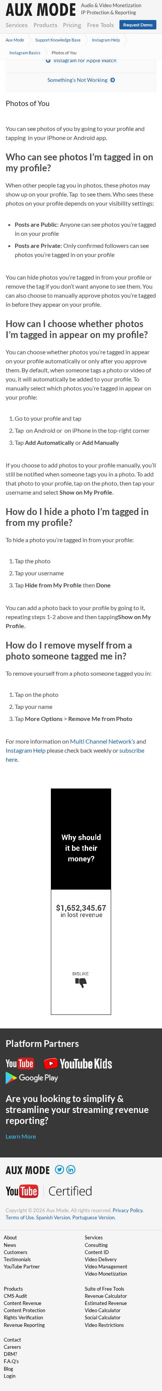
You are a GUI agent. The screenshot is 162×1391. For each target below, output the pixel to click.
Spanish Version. (53, 1217)
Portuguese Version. (94, 1217)
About (10, 1237)
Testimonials (17, 1259)
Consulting (96, 1245)
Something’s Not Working (77, 80)
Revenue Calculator (106, 1296)
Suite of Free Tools (104, 1289)
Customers (16, 1252)
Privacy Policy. (128, 1210)
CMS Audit (15, 1296)
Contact (12, 1340)
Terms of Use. (20, 1217)
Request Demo (138, 25)
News (10, 1245)
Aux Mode (15, 39)
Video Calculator (103, 1310)
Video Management (106, 1266)
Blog (8, 1369)
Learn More (21, 1136)
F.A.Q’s (11, 1361)
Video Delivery (101, 1259)
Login (9, 1376)
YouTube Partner (22, 1266)
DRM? (10, 1354)
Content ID (97, 1252)
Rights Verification (23, 1317)
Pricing (72, 25)
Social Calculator (103, 1317)
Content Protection (24, 1310)
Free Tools (100, 25)
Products (45, 25)
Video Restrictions (104, 1325)
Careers (12, 1347)
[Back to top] (145, 1346)
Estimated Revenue (106, 1303)
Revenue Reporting (24, 1325)
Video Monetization (106, 1274)
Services (17, 25)
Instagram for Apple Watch (84, 60)
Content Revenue (22, 1303)
